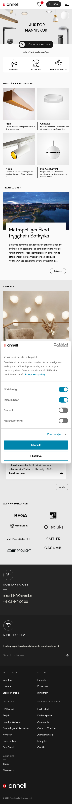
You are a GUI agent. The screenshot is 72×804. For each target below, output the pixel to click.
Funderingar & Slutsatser (16, 728)
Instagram (42, 692)
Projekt (6, 715)
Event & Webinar (12, 722)
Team (6, 764)
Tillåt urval (36, 455)
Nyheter (7, 734)
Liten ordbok (9, 741)
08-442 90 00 (18, 601)
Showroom (8, 770)
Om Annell (8, 747)
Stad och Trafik (11, 692)
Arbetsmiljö (43, 722)
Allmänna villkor (45, 734)
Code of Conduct (46, 728)
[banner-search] (22, 44)
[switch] (63, 399)
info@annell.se (22, 595)
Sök (55, 4)
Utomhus (8, 686)
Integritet (42, 741)
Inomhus (7, 680)
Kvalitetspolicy (45, 715)
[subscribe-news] (66, 655)
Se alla (62, 487)
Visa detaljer (54, 434)
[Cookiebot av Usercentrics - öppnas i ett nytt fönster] (53, 345)
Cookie (41, 747)
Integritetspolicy (35, 374)
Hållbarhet (8, 709)
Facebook (42, 686)
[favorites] (39, 4)
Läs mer (58, 271)
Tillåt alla (36, 444)
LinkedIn (41, 680)
